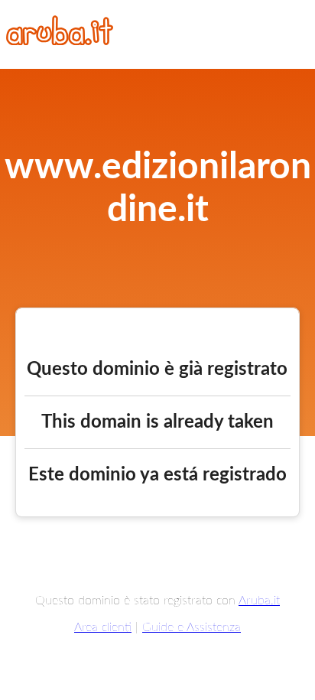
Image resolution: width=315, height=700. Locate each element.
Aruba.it (259, 600)
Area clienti (103, 627)
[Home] (59, 41)
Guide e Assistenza (191, 627)
